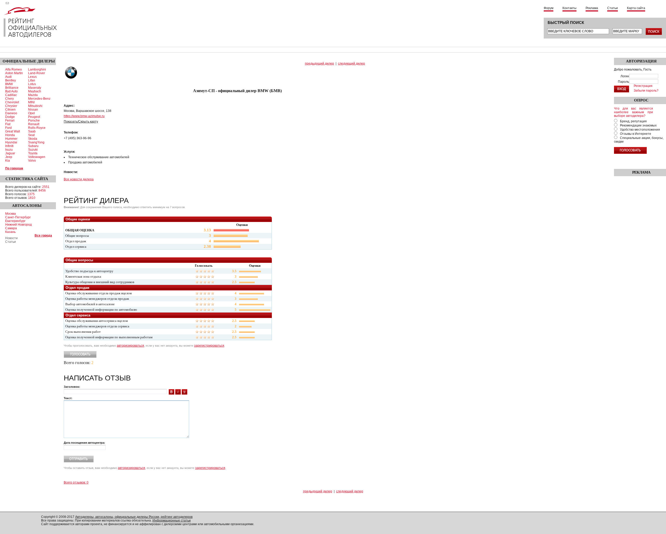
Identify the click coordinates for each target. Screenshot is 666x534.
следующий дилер (351, 63)
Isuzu (9, 149)
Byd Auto (11, 91)
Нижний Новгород (18, 224)
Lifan (31, 80)
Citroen (10, 109)
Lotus (32, 84)
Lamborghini (37, 69)
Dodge (10, 117)
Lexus (32, 77)
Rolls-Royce (37, 128)
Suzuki (33, 149)
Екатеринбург (15, 221)
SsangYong (36, 142)
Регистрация (643, 86)
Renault (33, 124)
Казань (10, 232)
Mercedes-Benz (39, 98)
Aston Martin (14, 73)
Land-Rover (36, 73)
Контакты (569, 8)
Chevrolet (12, 102)
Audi (8, 77)
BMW (9, 84)
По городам (14, 168)
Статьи (612, 8)
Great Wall (12, 131)
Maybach (34, 91)
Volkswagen (36, 157)
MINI (31, 102)
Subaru (33, 146)
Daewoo (11, 113)
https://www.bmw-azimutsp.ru (84, 116)
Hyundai (11, 142)
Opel (31, 113)
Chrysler (11, 106)
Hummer (11, 139)
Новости (11, 238)
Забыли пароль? (646, 90)
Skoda (32, 139)
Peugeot (34, 117)
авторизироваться (130, 345)
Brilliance (11, 88)
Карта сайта (636, 8)
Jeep (8, 157)
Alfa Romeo (13, 69)
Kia (7, 160)
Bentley (10, 80)
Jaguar (10, 153)
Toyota (32, 153)
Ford (8, 128)
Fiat (7, 124)
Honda (10, 135)
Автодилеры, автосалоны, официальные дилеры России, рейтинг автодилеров (134, 517)
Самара (11, 228)
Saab (32, 131)
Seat (31, 135)
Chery (9, 98)
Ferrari (10, 120)
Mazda (33, 95)
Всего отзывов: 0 (76, 482)
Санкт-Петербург (18, 217)
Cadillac (11, 95)
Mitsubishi (35, 106)
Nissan (33, 109)
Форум (548, 8)
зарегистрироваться (209, 345)
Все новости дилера (79, 179)
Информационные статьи (171, 520)
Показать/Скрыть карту (81, 121)
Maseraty (34, 88)
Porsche (34, 120)
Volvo (32, 160)
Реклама (592, 8)
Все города (43, 235)
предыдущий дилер (319, 63)
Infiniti (9, 146)
